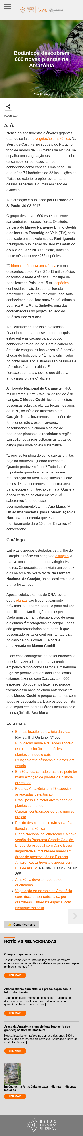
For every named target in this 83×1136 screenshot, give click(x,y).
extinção (62, 556)
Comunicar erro (21, 924)
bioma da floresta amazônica (33, 266)
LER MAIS (15, 975)
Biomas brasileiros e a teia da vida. (42, 732)
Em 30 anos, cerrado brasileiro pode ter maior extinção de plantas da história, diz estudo (46, 777)
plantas (21, 600)
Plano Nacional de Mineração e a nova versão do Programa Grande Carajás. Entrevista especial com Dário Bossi (45, 839)
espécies (61, 283)
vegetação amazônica (52, 139)
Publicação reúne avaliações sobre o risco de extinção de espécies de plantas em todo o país (44, 748)
